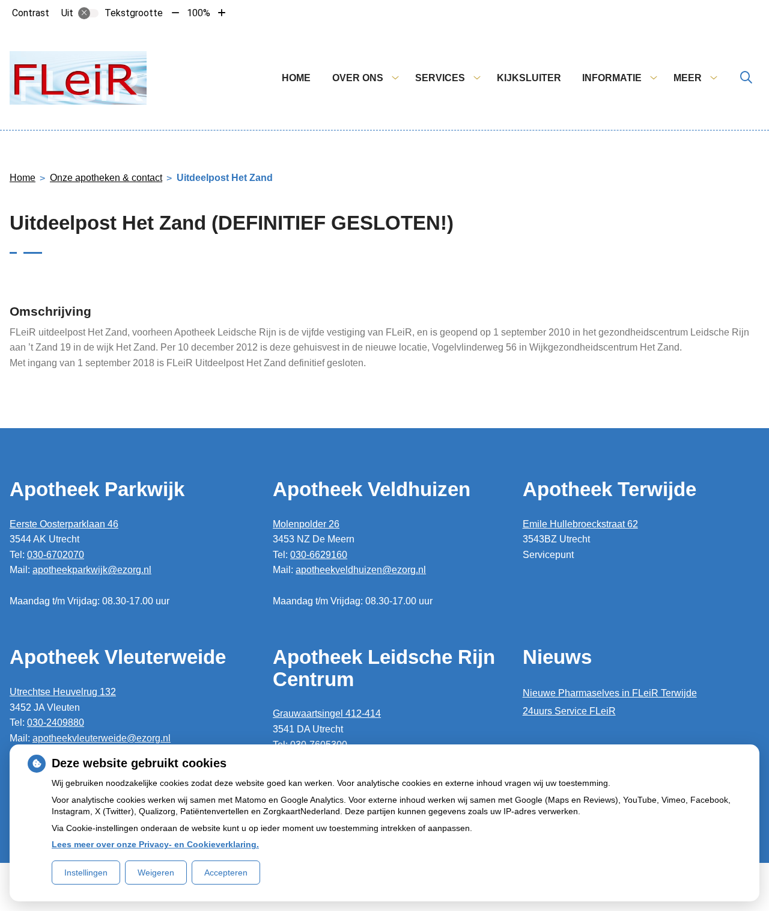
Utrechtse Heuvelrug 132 (63, 692)
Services (440, 78)
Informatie (612, 78)
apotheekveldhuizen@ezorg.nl (361, 570)
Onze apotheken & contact (106, 178)
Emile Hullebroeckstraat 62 (580, 524)
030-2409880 (55, 722)
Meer (687, 78)
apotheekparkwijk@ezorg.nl (91, 570)
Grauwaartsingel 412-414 (327, 713)
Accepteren (226, 872)
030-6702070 (55, 555)
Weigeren (156, 872)
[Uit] (88, 13)
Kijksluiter (529, 78)
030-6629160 (318, 555)
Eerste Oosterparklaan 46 (64, 524)
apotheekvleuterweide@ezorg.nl (101, 738)
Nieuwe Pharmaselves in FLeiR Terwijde (610, 693)
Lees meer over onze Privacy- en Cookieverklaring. (155, 844)
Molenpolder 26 (306, 524)
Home (296, 78)
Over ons (357, 78)
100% (198, 13)
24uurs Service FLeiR (569, 711)
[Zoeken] (746, 78)
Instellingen (86, 872)
